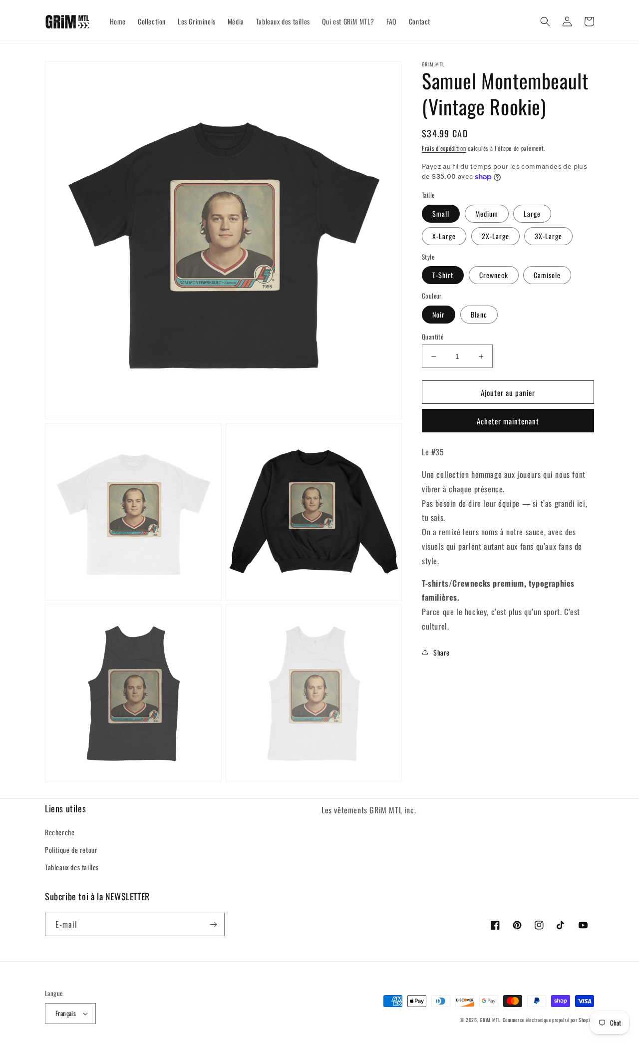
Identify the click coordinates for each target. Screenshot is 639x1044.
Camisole (547, 275)
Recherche (59, 832)
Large (532, 213)
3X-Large (548, 236)
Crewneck (493, 275)
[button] (545, 21)
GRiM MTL (490, 1020)
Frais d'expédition (444, 148)
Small (440, 213)
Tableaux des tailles (72, 867)
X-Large (444, 236)
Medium (486, 213)
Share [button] (441, 652)
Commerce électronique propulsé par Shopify (548, 1020)
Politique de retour (71, 849)
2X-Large (495, 236)
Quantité (432, 337)
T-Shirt (442, 275)
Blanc (479, 314)
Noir (438, 314)
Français (65, 1013)
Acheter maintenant (508, 420)
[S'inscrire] (213, 924)
